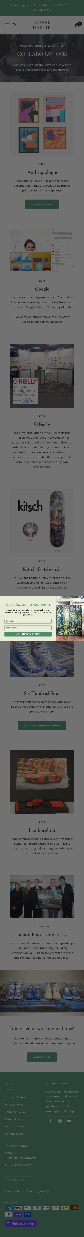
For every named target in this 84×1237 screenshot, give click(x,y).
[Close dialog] (82, 598)
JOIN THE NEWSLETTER (28, 634)
